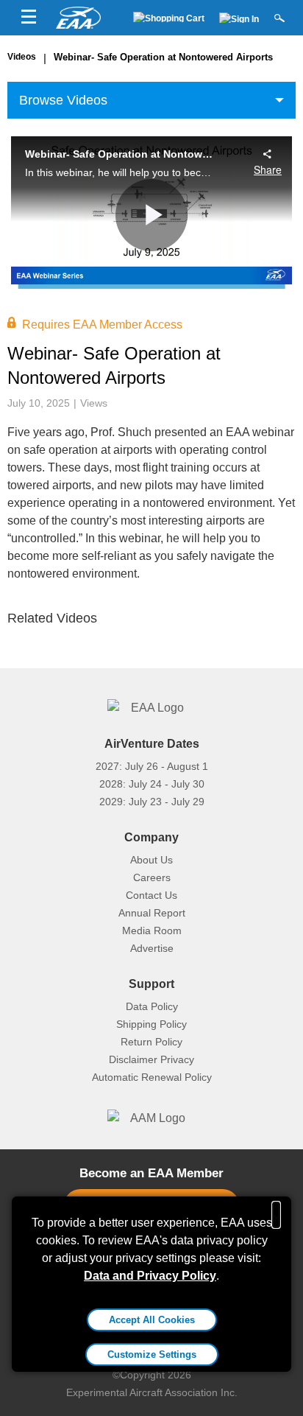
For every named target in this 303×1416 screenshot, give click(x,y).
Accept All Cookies (152, 1319)
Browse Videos (63, 100)
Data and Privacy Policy (150, 1275)
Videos (21, 57)
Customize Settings (151, 1354)
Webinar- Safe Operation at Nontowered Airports (163, 57)
